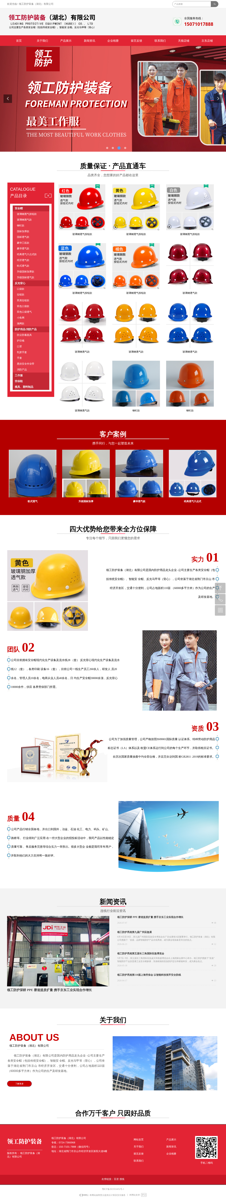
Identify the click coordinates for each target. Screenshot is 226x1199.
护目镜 (20, 340)
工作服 (19, 375)
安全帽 (19, 208)
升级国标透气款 (25, 277)
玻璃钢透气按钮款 (27, 214)
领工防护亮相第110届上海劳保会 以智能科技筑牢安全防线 (149, 975)
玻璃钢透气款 (24, 219)
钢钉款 (20, 225)
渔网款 (20, 323)
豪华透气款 (23, 248)
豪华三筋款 (23, 243)
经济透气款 (23, 260)
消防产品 (22, 369)
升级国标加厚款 (25, 271)
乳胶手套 (22, 352)
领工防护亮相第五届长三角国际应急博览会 (140, 953)
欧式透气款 (23, 265)
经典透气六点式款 (27, 254)
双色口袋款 (23, 306)
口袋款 (20, 289)
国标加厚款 (23, 231)
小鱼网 (20, 317)
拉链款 (20, 294)
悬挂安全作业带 (25, 363)
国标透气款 (23, 237)
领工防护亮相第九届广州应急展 (134, 932)
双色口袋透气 (24, 312)
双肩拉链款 (23, 300)
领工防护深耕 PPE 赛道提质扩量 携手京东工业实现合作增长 (150, 917)
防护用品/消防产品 (26, 329)
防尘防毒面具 (24, 335)
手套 (19, 358)
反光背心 (20, 283)
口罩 (19, 346)
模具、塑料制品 (24, 386)
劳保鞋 (19, 381)
